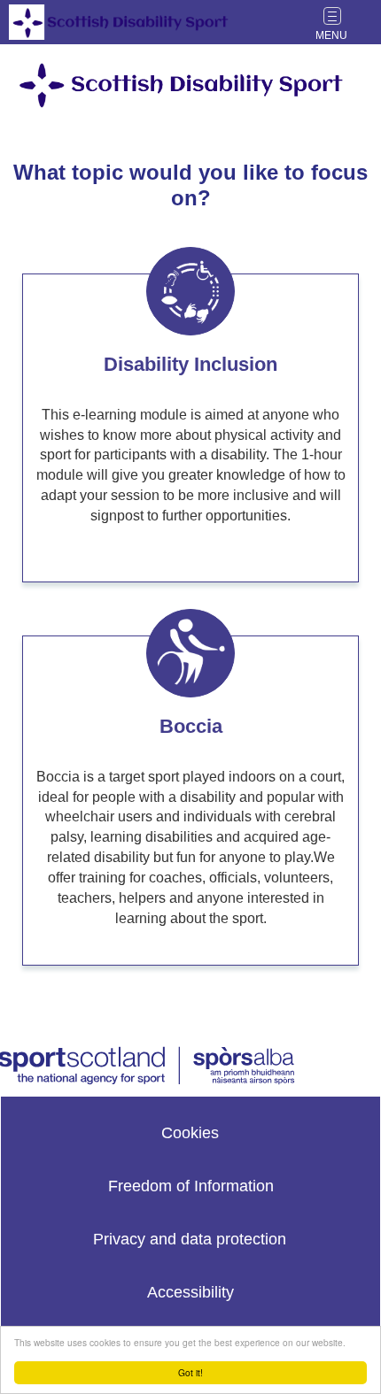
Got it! (190, 1372)
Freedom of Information (191, 1186)
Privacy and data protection (189, 1239)
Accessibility (190, 1292)
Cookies (190, 1133)
